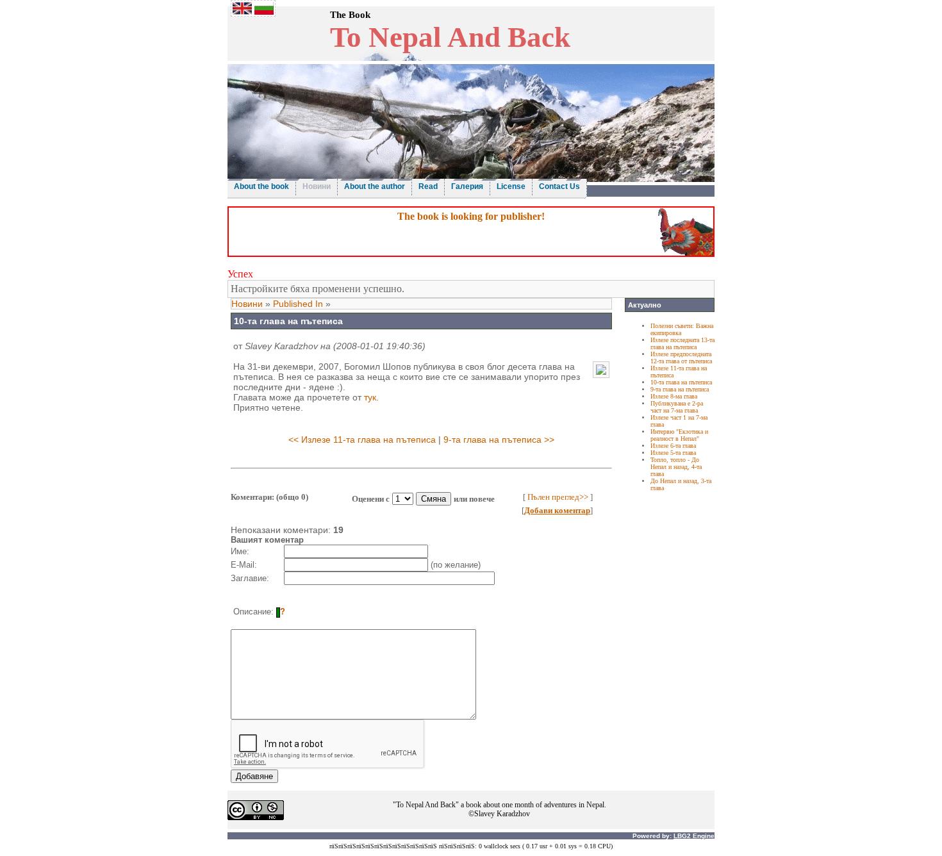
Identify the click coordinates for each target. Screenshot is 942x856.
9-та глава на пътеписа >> (498, 439)
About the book (261, 186)
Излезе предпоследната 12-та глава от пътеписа (681, 357)
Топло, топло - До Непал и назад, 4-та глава (676, 466)
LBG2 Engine (694, 835)
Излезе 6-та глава (673, 445)
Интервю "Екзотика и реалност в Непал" (679, 435)
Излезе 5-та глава (673, 452)
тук (370, 397)
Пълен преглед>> (557, 497)
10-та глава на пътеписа (681, 382)
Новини (316, 186)
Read (428, 186)
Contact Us (559, 186)
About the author (374, 186)
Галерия (467, 186)
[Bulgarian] (264, 11)
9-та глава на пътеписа (679, 389)
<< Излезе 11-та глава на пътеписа (362, 439)
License (511, 186)
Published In (298, 304)
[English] (242, 11)
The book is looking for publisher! (471, 216)
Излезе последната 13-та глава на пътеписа (682, 343)
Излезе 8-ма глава (673, 396)
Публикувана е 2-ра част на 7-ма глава (676, 407)
